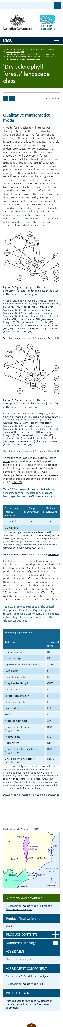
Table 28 (17, 482)
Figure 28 (14, 173)
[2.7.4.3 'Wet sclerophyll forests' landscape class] (5, 98)
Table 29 (33, 568)
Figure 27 (23, 169)
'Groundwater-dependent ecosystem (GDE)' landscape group (32, 57)
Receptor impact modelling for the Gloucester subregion (30, 54)
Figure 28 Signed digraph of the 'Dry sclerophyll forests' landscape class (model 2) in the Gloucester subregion (30, 403)
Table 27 (47, 592)
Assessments (16, 49)
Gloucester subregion (15, 52)
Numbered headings (21, 943)
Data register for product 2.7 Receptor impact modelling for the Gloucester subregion (29, 1004)
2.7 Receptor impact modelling (24, 984)
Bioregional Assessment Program (39, 49)
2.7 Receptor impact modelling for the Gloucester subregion (29, 907)
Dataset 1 (53, 338)
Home (5, 49)
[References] (12, 98)
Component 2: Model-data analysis (27, 976)
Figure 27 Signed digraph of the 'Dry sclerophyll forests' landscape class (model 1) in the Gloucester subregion (30, 290)
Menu (7, 40)
